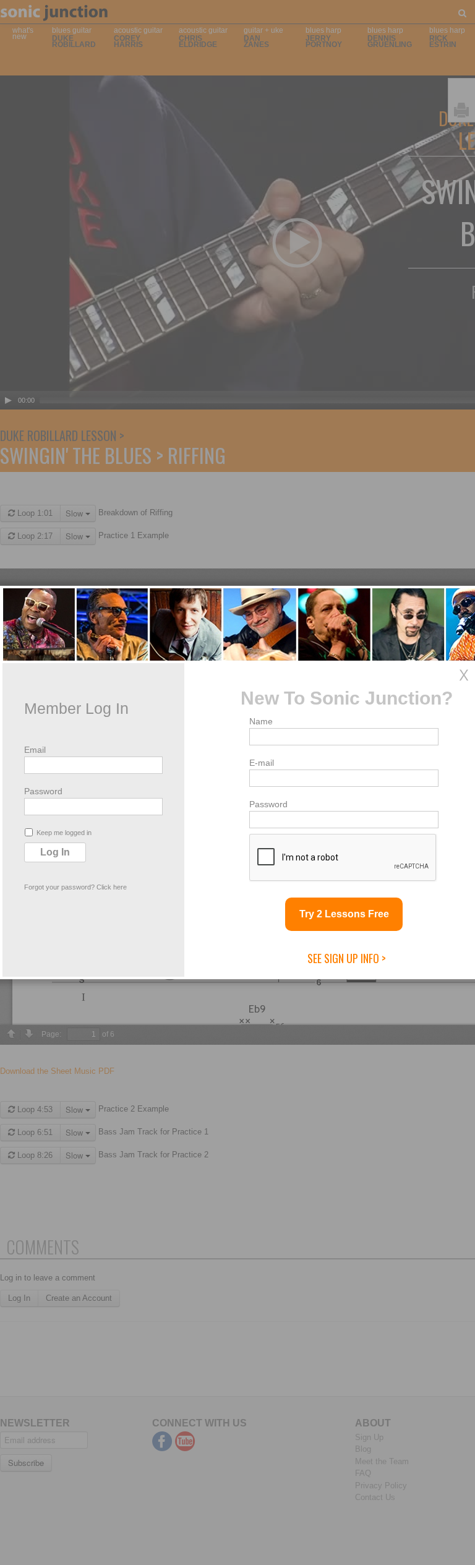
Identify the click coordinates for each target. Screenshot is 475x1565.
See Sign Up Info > (346, 958)
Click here (111, 887)
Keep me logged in (64, 832)
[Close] (463, 675)
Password (43, 791)
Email (35, 750)
